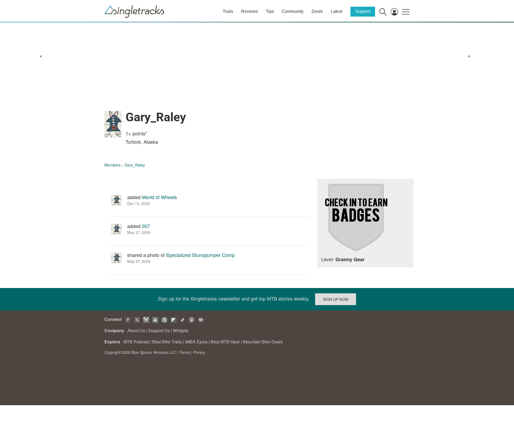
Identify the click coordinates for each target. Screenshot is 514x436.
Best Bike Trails (167, 342)
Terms (184, 352)
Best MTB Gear (225, 342)
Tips (270, 11)
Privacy (199, 352)
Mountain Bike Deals (263, 342)
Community (293, 11)
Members (112, 165)
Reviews (249, 11)
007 (146, 225)
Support (362, 11)
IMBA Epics (196, 342)
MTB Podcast (136, 342)
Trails (228, 11)
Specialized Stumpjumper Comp (200, 254)
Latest (336, 11)
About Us (136, 330)
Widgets (180, 330)
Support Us (159, 330)
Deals (317, 11)
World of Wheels (159, 197)
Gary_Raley (135, 165)
